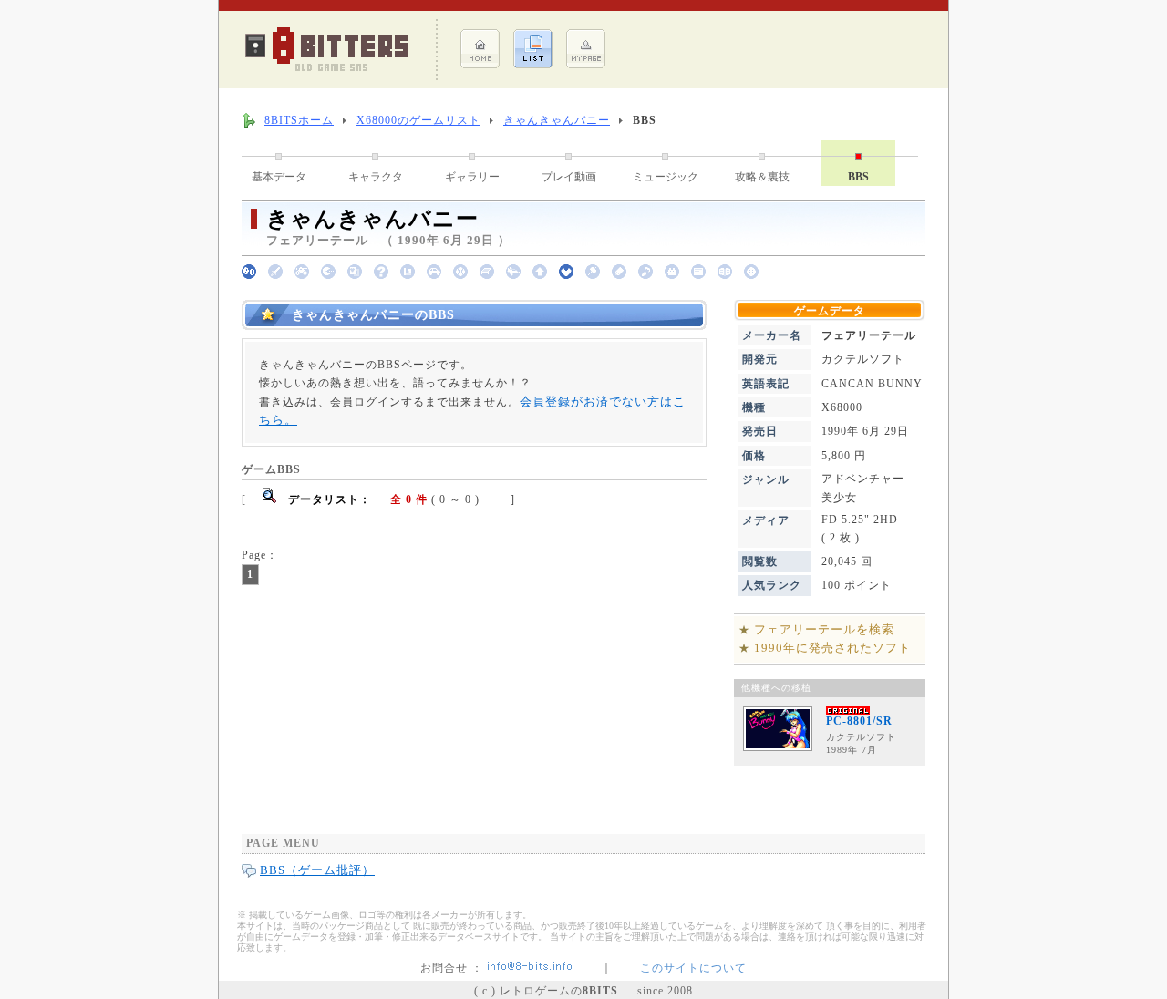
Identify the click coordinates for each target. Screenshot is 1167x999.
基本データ (279, 176)
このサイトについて (693, 968)
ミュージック (665, 176)
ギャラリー (472, 176)
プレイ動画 (569, 176)
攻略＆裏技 (762, 176)
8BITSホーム (299, 120)
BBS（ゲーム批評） (317, 870)
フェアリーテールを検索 (824, 629)
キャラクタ (375, 176)
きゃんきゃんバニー (556, 120)
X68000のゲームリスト (418, 120)
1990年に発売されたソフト (832, 647)
